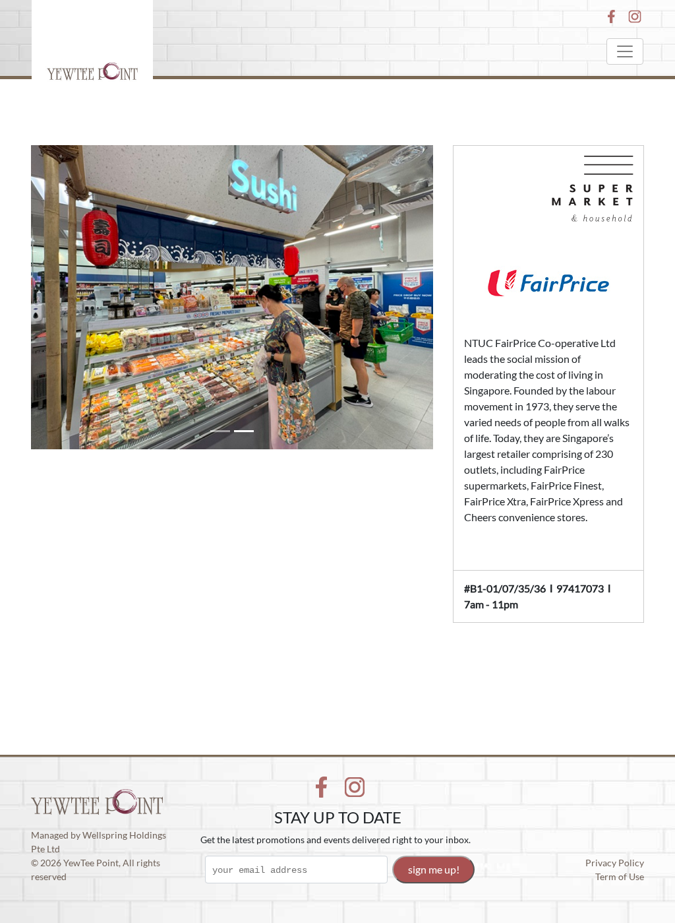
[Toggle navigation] (624, 51)
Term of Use (619, 876)
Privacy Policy (614, 862)
